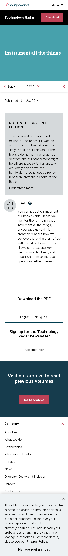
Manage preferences (34, 549)
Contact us (12, 491)
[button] (30, 203)
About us (11, 432)
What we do (13, 439)
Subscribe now (34, 350)
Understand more (21, 188)
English (25, 317)
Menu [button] (55, 5)
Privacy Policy (36, 541)
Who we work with (18, 454)
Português (39, 317)
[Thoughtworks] (17, 5)
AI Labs (10, 462)
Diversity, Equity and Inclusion (25, 476)
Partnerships (13, 447)
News (9, 469)
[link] (52, 17)
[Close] (63, 499)
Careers (10, 484)
